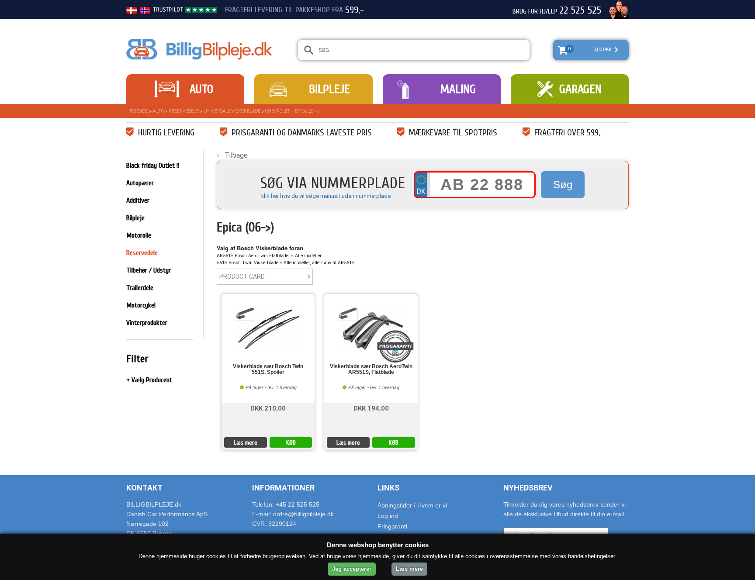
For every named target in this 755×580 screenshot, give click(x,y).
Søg (562, 184)
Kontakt (144, 487)
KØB (291, 442)
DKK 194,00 (371, 407)
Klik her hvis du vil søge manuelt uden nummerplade (325, 196)
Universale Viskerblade (232, 111)
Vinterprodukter (146, 323)
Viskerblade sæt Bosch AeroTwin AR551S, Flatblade (371, 369)
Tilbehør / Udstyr (148, 270)
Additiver (137, 200)
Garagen (580, 89)
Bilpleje (329, 89)
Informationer (283, 487)
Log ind (388, 515)
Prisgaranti (392, 526)
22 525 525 (580, 10)
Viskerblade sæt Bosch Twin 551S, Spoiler (268, 369)
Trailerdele (139, 288)
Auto (201, 89)
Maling (458, 89)
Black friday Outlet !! (152, 165)
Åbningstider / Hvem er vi (412, 505)
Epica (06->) (307, 111)
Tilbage (235, 155)
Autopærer (140, 183)
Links (388, 487)
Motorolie (138, 235)
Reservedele (184, 111)
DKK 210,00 (268, 407)
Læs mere (245, 442)
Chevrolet (277, 111)
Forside (139, 111)
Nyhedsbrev (528, 487)
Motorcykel (141, 305)
